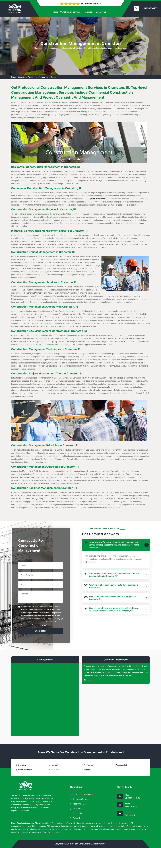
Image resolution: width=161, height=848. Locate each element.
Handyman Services (80, 799)
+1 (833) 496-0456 (149, 8)
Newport (54, 765)
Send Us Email (131, 807)
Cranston (22, 77)
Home (55, 12)
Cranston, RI (130, 815)
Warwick (87, 770)
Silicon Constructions (81, 844)
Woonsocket (121, 765)
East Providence (25, 770)
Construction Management (83, 794)
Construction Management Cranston (43, 77)
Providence (88, 765)
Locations (89, 12)
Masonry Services (79, 804)
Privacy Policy (78, 818)
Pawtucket (55, 770)
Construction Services (70, 12)
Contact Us (101, 12)
